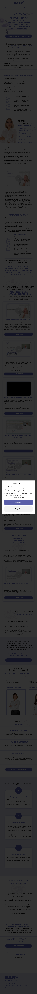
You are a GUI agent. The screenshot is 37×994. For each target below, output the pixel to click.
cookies (31, 493)
